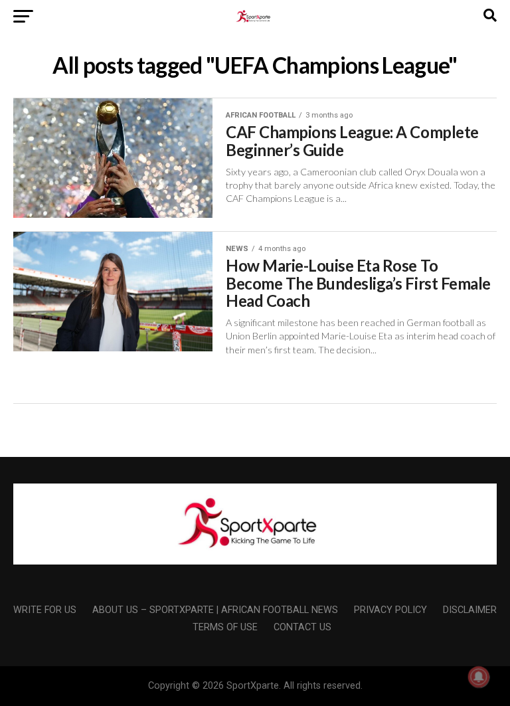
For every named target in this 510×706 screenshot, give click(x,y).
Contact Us (302, 627)
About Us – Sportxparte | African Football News (215, 610)
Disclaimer (470, 610)
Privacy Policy (390, 610)
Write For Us (44, 610)
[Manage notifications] (478, 676)
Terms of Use (225, 627)
